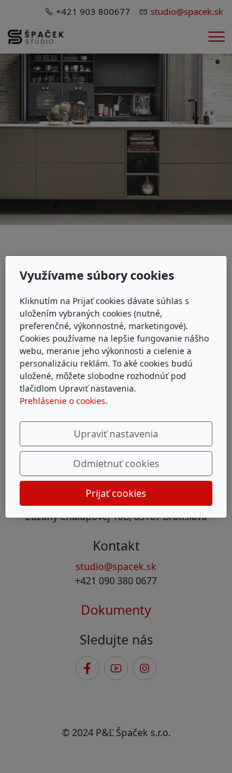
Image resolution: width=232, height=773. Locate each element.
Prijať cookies (116, 493)
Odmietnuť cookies (116, 463)
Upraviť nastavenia (116, 433)
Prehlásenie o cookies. (64, 400)
